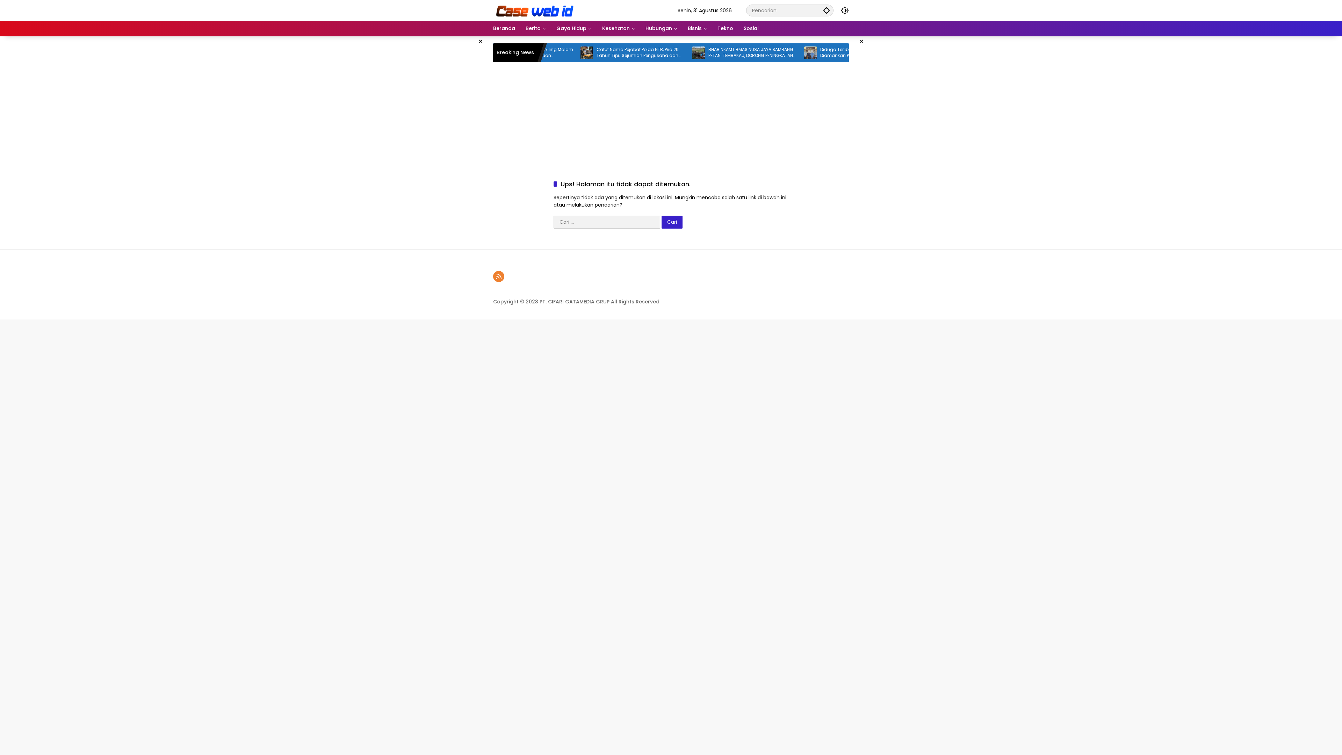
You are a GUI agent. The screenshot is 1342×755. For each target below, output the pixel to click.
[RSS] (498, 276)
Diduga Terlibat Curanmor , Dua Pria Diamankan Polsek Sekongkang (834, 52)
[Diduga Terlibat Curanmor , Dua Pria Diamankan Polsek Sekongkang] (786, 52)
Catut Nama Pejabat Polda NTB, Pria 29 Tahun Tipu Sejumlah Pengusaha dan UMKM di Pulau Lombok (614, 53)
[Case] (535, 10)
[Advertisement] (458, 141)
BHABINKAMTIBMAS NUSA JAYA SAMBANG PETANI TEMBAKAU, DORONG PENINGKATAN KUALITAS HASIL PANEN (727, 53)
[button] (827, 10)
